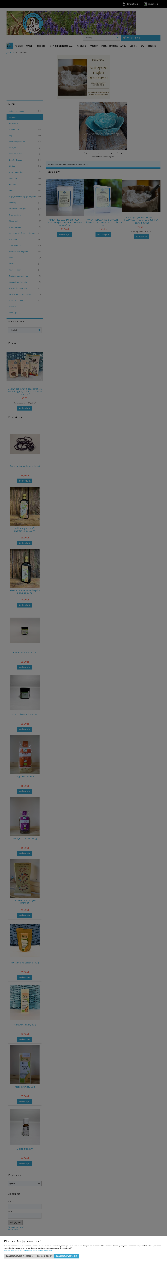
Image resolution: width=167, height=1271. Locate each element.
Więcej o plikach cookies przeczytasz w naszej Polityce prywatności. (28, 1250)
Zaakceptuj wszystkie (66, 1256)
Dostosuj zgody (44, 1256)
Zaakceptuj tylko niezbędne (19, 1256)
